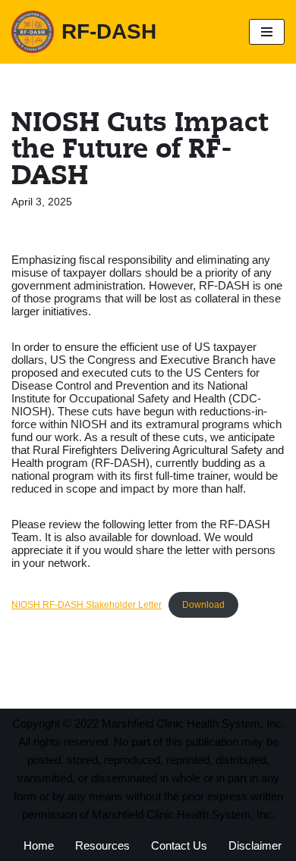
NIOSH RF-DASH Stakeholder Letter (86, 605)
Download (203, 605)
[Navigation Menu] (267, 32)
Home (39, 845)
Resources (102, 845)
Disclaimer (255, 845)
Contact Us (179, 845)
